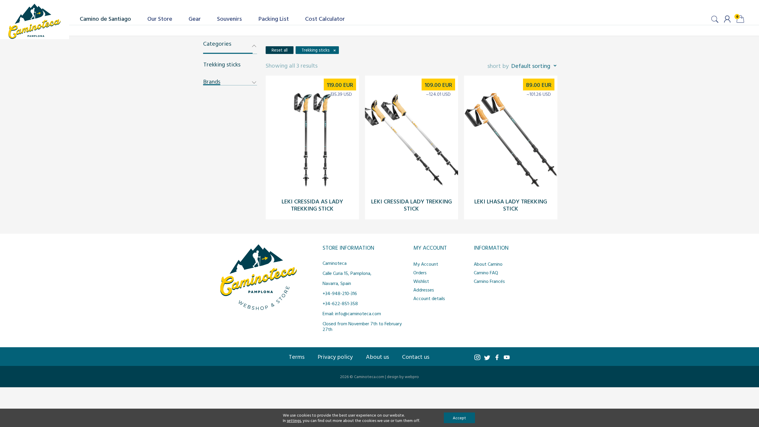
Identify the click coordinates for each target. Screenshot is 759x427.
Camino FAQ (486, 272)
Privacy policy (335, 356)
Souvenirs (229, 18)
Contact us (415, 356)
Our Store (159, 18)
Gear (195, 18)
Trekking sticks (221, 64)
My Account (425, 263)
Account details (429, 298)
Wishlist (421, 281)
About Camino (488, 263)
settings (294, 420)
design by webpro (403, 376)
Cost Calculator (325, 18)
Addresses (423, 289)
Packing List (274, 18)
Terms (296, 356)
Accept (459, 418)
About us (377, 356)
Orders (420, 272)
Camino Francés (489, 281)
